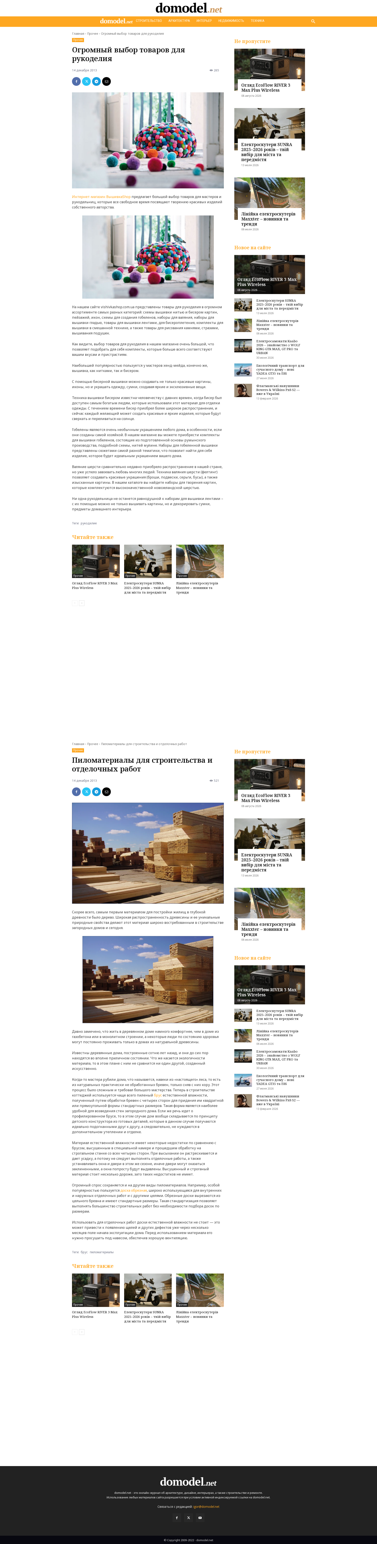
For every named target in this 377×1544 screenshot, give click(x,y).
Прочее (92, 33)
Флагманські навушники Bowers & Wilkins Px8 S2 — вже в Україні (278, 390)
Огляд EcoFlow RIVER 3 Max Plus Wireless (265, 87)
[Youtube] (200, 1517)
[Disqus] (148, 671)
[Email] (106, 81)
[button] (313, 21)
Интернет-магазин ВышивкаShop (101, 196)
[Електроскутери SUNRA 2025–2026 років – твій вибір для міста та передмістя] (148, 561)
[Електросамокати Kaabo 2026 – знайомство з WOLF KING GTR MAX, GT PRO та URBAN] (243, 345)
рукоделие (89, 523)
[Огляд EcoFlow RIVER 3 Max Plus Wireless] (96, 561)
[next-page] (81, 603)
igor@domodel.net (206, 1506)
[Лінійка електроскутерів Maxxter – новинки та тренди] (200, 561)
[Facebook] (76, 81)
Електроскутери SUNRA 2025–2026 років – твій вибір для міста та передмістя (147, 587)
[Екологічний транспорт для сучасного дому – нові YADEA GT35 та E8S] (243, 370)
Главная (78, 33)
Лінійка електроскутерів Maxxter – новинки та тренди (197, 587)
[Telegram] (96, 81)
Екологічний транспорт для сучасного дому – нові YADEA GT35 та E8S (280, 369)
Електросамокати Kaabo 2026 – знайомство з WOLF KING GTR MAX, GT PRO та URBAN (278, 347)
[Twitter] (86, 81)
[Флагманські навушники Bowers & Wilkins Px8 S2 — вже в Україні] (243, 390)
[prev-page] (74, 603)
